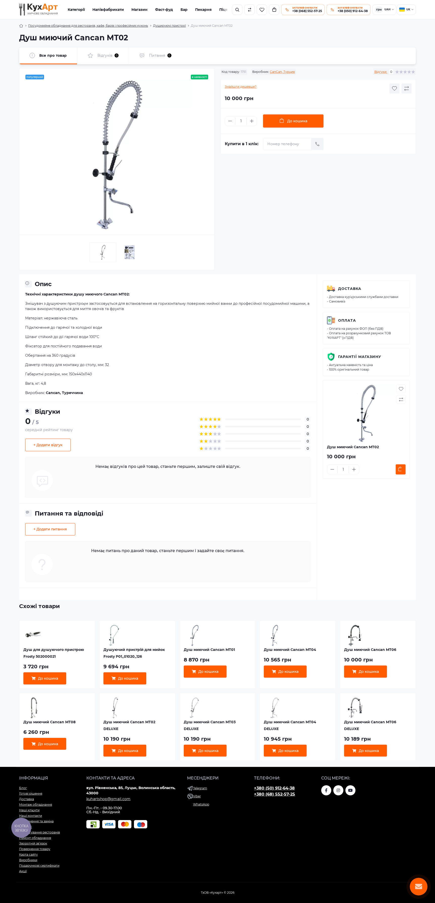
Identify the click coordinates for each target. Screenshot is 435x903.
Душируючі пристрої (169, 25)
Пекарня (203, 9)
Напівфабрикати (108, 9)
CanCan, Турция (282, 72)
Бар (184, 9)
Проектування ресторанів (39, 832)
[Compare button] (407, 88)
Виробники (28, 860)
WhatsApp (201, 804)
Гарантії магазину (359, 356)
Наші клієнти (29, 810)
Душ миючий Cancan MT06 (370, 649)
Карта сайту (28, 854)
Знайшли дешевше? (241, 86)
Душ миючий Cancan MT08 (49, 722)
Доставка (349, 288)
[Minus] (230, 121)
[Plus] (252, 121)
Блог (23, 788)
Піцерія (226, 9)
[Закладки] (262, 9)
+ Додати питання (50, 529)
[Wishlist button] (394, 88)
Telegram (200, 788)
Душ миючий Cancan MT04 (290, 649)
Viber (197, 796)
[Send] (317, 144)
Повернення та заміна (36, 821)
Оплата (347, 320)
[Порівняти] (249, 9)
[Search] (237, 9)
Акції (23, 871)
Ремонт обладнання (35, 838)
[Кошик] (274, 9)
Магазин (139, 9)
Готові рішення (30, 793)
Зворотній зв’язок (33, 843)
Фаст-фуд (164, 9)
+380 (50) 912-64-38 (274, 788)
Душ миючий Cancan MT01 (209, 649)
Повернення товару (34, 849)
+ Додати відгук (47, 445)
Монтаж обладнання (35, 804)
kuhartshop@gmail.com (108, 799)
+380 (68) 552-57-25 (274, 794)
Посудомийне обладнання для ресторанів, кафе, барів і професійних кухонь (88, 25)
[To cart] (401, 469)
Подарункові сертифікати (39, 865)
